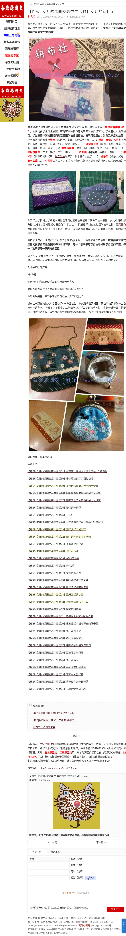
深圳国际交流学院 (46, 776)
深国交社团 (12, 62)
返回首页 (11, 21)
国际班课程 (12, 48)
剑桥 (62, 156)
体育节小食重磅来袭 (44, 727)
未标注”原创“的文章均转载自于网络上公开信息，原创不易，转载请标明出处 (66, 918)
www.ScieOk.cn (46, 925)
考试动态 (11, 82)
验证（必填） (78, 877)
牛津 (57, 156)
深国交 (122, 224)
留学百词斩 (83, 929)
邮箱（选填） (77, 865)
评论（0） (37, 852)
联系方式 (108, 921)
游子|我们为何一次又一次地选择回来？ (54, 720)
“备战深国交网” (48, 744)
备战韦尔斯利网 (44, 933)
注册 (74, 893)
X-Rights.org (45, 929)
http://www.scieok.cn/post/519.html (58, 768)
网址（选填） (77, 871)
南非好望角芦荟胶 (100, 929)
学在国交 (61, 776)
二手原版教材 (12, 69)
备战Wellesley (61, 933)
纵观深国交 (52, 4)
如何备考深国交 (49, 921)
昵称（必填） (77, 859)
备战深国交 (96, 921)
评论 (84, 17)
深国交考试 (64, 921)
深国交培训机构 (80, 921)
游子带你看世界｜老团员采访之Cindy (53, 713)
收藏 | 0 (76, 736)
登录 (66, 893)
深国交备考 (33, 921)
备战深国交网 (12, 10)
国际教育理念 (12, 28)
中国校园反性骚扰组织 (64, 929)
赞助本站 (55, 851)
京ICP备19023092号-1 (102, 925)
